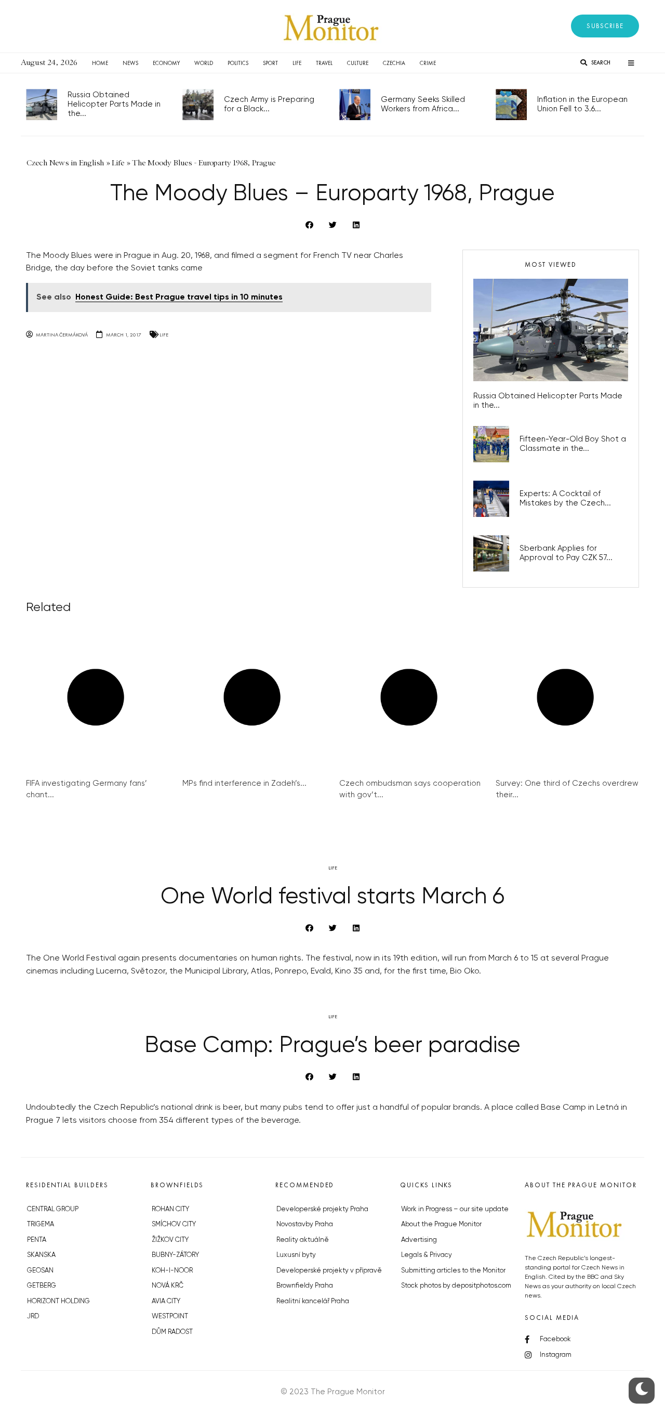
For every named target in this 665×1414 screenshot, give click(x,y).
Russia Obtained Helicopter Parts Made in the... (114, 104)
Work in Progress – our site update (455, 1209)
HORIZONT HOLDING (58, 1301)
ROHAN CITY (170, 1209)
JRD (33, 1316)
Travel (324, 63)
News (130, 63)
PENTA (36, 1240)
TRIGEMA (40, 1224)
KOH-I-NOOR (172, 1270)
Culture (357, 63)
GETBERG (41, 1285)
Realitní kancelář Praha (312, 1301)
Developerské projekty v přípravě (329, 1270)
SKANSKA (41, 1255)
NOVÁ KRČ (167, 1285)
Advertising (419, 1240)
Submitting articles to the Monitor (453, 1270)
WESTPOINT (170, 1316)
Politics (238, 63)
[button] (605, 26)
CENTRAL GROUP (52, 1209)
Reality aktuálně (302, 1240)
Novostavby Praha (304, 1224)
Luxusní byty (296, 1255)
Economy (166, 63)
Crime (428, 63)
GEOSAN (40, 1270)
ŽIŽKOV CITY (170, 1240)
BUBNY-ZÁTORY (175, 1255)
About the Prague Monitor (441, 1224)
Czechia (394, 63)
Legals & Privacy (426, 1255)
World (203, 63)
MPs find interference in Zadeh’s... (244, 783)
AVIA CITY (166, 1301)
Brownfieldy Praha (304, 1285)
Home (100, 63)
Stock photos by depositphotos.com (456, 1285)
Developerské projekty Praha (322, 1209)
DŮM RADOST (172, 1332)
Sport (270, 63)
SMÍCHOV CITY (174, 1224)
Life (296, 63)
